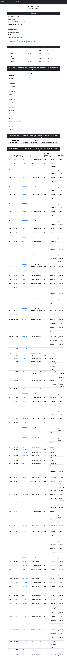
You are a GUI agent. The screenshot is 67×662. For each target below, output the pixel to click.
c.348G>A (24, 569)
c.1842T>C (24, 203)
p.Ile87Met (24, 232)
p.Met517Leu (25, 503)
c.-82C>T (24, 629)
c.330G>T (24, 654)
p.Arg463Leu (25, 418)
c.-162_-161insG (25, 163)
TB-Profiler (4, 2)
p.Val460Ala (24, 531)
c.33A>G (24, 397)
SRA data (20, 2)
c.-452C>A (24, 315)
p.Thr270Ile (24, 557)
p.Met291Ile (25, 169)
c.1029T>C (24, 336)
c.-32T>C (24, 460)
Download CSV (12, 41)
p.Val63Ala (24, 525)
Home (10, 2)
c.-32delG (24, 599)
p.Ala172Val (24, 279)
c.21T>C (24, 254)
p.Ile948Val (24, 288)
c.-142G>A (24, 452)
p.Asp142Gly (25, 494)
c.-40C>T (24, 380)
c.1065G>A (24, 582)
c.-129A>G (24, 437)
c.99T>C (24, 237)
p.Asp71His (24, 477)
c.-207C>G (24, 353)
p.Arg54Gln (24, 603)
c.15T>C (24, 511)
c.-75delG (24, 616)
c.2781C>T (24, 565)
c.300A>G (24, 463)
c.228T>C (24, 595)
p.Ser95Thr (24, 186)
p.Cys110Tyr (25, 349)
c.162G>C (24, 275)
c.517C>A (24, 283)
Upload (15, 2)
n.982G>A (24, 372)
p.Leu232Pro (25, 393)
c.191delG (24, 481)
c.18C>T (24, 447)
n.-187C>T (24, 361)
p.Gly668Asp (25, 220)
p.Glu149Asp (25, 591)
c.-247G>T (24, 308)
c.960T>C (24, 241)
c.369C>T (24, 389)
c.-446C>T (24, 355)
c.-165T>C (24, 310)
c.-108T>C (24, 264)
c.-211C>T (24, 642)
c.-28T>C (24, 319)
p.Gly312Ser (25, 449)
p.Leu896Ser (25, 422)
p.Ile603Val (24, 401)
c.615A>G (24, 650)
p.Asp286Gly (25, 427)
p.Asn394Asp (25, 561)
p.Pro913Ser (25, 578)
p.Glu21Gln (24, 177)
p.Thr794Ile (24, 298)
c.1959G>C (24, 211)
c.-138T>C (24, 266)
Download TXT (21, 41)
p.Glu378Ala (25, 586)
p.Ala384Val (24, 194)
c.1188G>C (24, 574)
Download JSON (31, 41)
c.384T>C (24, 228)
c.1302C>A (24, 159)
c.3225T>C (24, 271)
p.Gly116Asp (25, 455)
